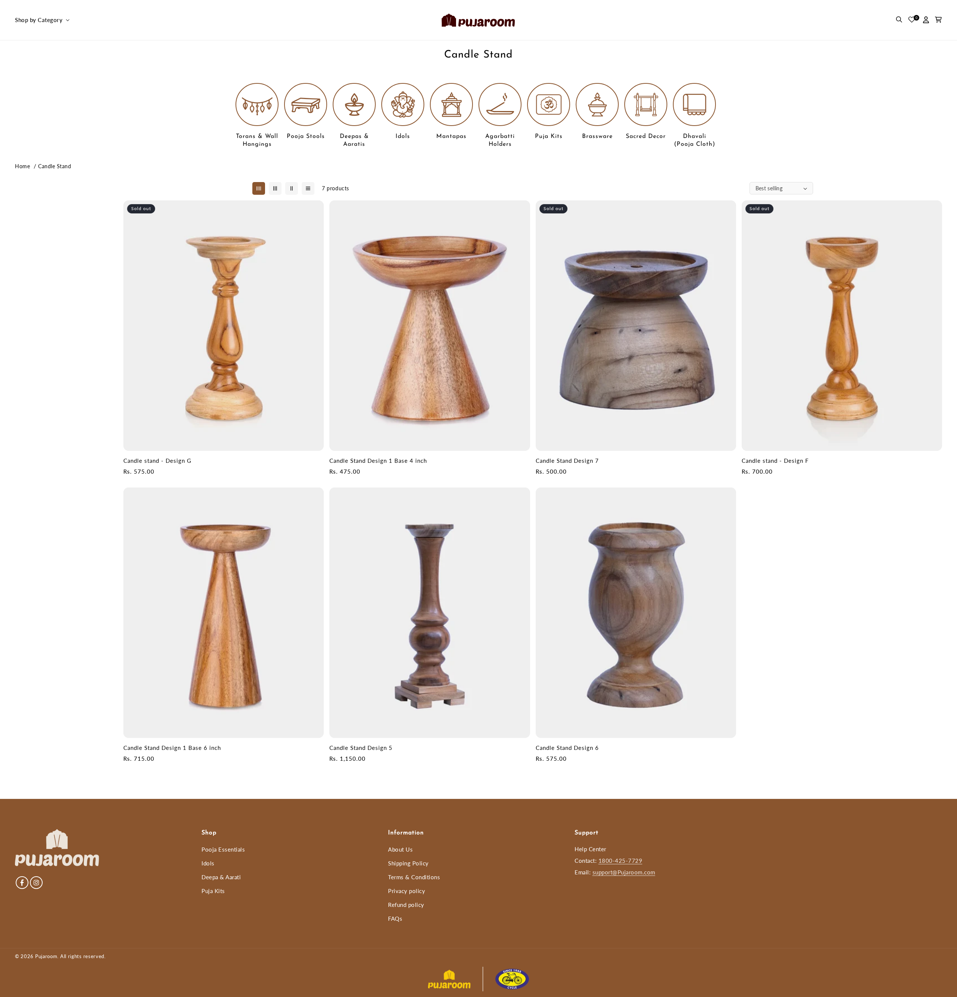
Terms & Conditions (414, 877)
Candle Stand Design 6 (567, 747)
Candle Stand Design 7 (567, 460)
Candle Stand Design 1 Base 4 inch (378, 460)
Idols (208, 863)
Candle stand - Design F (775, 460)
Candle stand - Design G (157, 460)
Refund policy (406, 904)
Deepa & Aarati (221, 877)
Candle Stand (54, 166)
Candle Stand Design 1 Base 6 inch (172, 747)
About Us (400, 849)
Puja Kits (213, 890)
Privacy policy (406, 890)
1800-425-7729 (620, 860)
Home (22, 166)
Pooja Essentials (223, 849)
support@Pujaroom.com (624, 872)
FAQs (395, 918)
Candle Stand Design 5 (361, 747)
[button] (41, 20)
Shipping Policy (408, 863)
